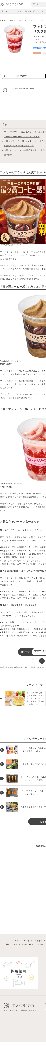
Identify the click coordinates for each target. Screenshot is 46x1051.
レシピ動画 (38, 941)
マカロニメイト (28, 944)
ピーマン (36, 11)
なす (12, 11)
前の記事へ (22, 75)
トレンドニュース (13, 941)
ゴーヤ (43, 11)
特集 (8, 944)
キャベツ (19, 11)
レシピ (26, 941)
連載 (15, 944)
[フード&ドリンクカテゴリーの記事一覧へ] (37, 53)
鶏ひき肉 (28, 11)
